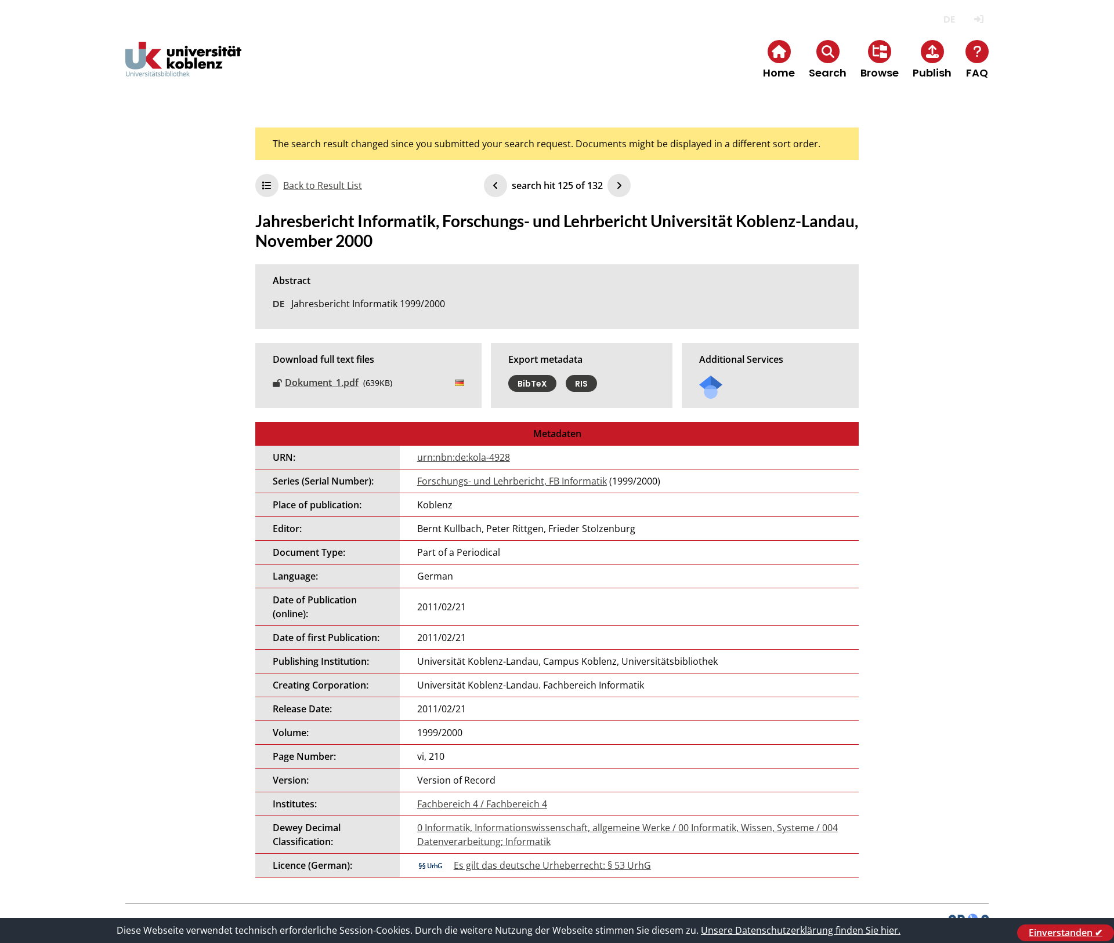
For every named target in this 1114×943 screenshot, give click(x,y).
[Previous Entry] (495, 185)
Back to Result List (322, 185)
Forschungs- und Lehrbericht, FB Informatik (512, 481)
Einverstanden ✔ (1065, 932)
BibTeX (532, 383)
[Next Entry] (619, 185)
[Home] (183, 68)
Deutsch (949, 19)
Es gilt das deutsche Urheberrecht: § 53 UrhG (552, 865)
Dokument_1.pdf (322, 382)
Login (978, 19)
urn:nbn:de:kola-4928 (463, 457)
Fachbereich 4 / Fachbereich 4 (482, 804)
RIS (581, 383)
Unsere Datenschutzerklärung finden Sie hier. (800, 930)
